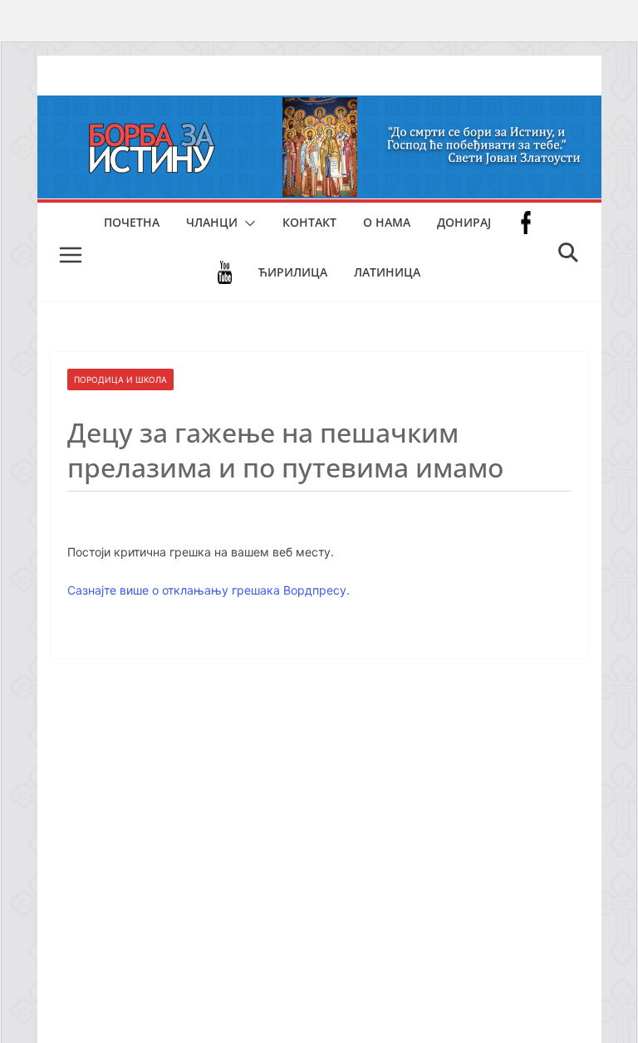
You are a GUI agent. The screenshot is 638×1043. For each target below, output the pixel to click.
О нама (386, 222)
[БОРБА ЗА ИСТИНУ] (319, 107)
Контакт (309, 222)
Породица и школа (120, 379)
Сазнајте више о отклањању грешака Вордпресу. (208, 590)
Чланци (212, 222)
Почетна (132, 222)
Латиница (387, 272)
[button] (247, 223)
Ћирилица (292, 272)
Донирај (464, 222)
